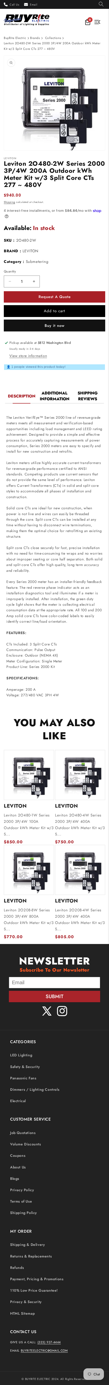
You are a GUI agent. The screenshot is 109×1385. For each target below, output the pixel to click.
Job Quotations (22, 1132)
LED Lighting (21, 1055)
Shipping (9, 202)
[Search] (101, 4)
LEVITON (31, 251)
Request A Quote (55, 297)
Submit (54, 996)
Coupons (17, 1155)
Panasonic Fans (23, 1078)
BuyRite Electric (15, 38)
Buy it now (55, 325)
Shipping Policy (23, 1212)
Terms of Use (21, 1201)
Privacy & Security (26, 1301)
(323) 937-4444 (49, 1342)
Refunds (17, 1267)
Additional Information (54, 396)
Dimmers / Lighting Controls (34, 1089)
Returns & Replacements (31, 1256)
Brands (35, 38)
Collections (53, 38)
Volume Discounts (25, 1144)
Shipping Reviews (88, 396)
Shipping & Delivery (27, 1244)
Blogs (14, 1178)
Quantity (10, 271)
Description (21, 396)
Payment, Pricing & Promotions (36, 1279)
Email (33, 5)
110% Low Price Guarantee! (34, 1290)
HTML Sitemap (22, 1313)
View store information (28, 355)
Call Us (14, 5)
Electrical (18, 1100)
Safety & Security (25, 1066)
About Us (18, 1167)
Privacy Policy (22, 1189)
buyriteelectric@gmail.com (44, 1350)
